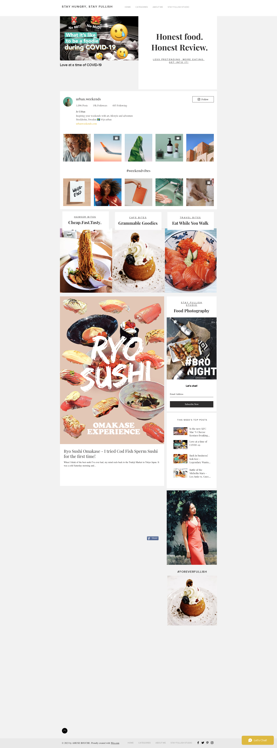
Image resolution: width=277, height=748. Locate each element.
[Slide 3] (196, 375)
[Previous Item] (65, 38)
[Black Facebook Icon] (198, 742)
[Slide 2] (191, 375)
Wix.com (115, 742)
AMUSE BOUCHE (81, 742)
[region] (192, 527)
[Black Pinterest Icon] (207, 742)
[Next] (211, 348)
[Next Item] (133, 38)
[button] (141, 7)
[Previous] (171, 348)
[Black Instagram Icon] (212, 742)
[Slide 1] (187, 375)
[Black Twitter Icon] (203, 742)
